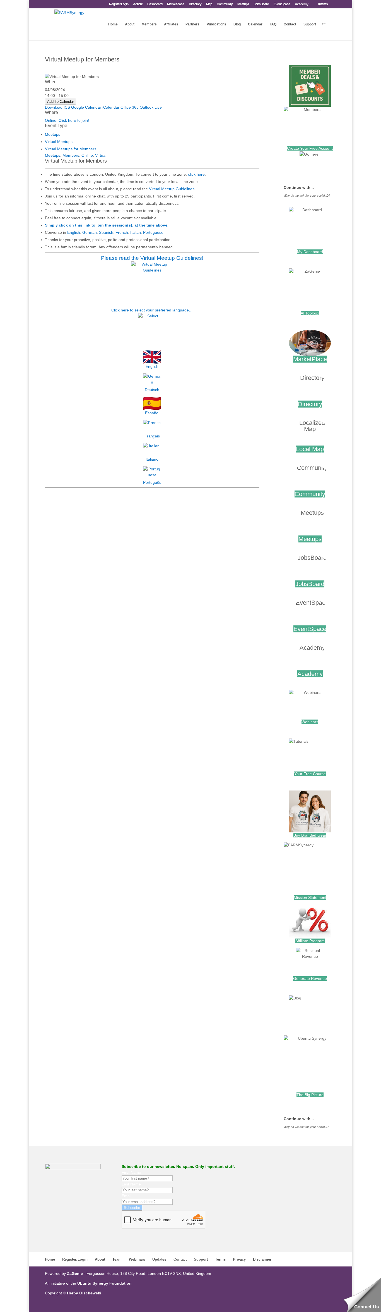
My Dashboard (310, 251)
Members (149, 24)
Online (87, 155)
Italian (135, 232)
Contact (290, 24)
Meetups (243, 4)
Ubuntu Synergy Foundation (104, 1283)
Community (225, 4)
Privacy (239, 1259)
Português (152, 482)
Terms (220, 1259)
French (121, 232)
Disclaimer (262, 1259)
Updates (159, 1259)
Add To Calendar (60, 101)
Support (309, 24)
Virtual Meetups (59, 141)
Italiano (152, 459)
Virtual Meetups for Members (70, 149)
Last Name (131, 1184)
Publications (216, 24)
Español (152, 413)
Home (113, 24)
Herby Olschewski (84, 1293)
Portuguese (153, 232)
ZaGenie (75, 1273)
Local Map (310, 449)
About (129, 24)
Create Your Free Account (310, 148)
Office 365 (129, 107)
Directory (195, 4)
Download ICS (57, 107)
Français (152, 436)
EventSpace (282, 4)
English (73, 232)
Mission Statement (310, 897)
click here (196, 174)
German (89, 232)
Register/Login (118, 4)
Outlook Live (151, 107)
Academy (301, 4)
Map (209, 4)
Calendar (255, 24)
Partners (192, 24)
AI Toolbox (310, 313)
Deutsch (152, 389)
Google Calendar (86, 107)
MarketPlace (175, 4)
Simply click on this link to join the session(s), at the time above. (106, 225)
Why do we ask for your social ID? (307, 195)
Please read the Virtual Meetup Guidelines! (152, 258)
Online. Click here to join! (67, 120)
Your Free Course (310, 774)
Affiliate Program (310, 941)
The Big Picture (310, 1094)
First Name (131, 1172)
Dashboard (154, 4)
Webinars (310, 722)
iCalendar (110, 107)
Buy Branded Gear (309, 835)
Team (117, 1259)
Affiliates (171, 24)
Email (126, 1196)
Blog (237, 24)
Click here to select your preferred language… (152, 310)
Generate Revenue (310, 978)
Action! (138, 4)
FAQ (273, 24)
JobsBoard (261, 4)
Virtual (100, 155)
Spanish (106, 232)
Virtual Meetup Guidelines (171, 189)
